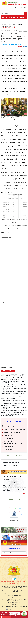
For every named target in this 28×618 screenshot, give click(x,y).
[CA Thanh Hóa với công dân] (18, 614)
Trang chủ (5, 17)
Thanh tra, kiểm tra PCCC (8, 27)
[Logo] (14, 3)
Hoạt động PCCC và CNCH (8, 26)
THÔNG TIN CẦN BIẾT (14, 23)
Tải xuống (4, 44)
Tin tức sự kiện (21, 17)
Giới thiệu (12, 17)
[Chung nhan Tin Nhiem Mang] (14, 609)
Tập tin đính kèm (12, 44)
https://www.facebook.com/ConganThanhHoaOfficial (14, 606)
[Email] (26, 31)
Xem (20, 44)
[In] (25, 31)
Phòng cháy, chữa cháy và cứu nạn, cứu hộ (12, 24)
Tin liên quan (7, 371)
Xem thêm (23, 493)
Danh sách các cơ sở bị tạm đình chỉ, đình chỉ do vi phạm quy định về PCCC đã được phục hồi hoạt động (14, 393)
